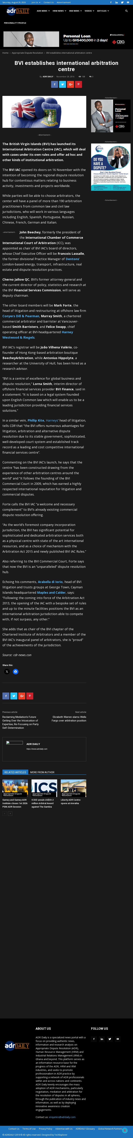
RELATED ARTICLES (15, 772)
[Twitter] (122, 2)
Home (5, 52)
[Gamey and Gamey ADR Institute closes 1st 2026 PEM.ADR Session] (15, 788)
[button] (126, 11)
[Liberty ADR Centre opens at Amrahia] (73, 788)
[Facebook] (110, 2)
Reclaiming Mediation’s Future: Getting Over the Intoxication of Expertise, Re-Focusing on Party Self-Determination (20, 722)
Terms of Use (29, 1128)
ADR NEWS (42, 10)
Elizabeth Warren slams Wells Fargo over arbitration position (69, 718)
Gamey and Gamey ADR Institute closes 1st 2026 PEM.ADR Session (14, 803)
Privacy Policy (45, 1128)
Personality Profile (15, 23)
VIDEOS (88, 10)
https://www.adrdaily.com (36, 749)
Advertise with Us (63, 1128)
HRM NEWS (58, 10)
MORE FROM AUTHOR (42, 772)
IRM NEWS (74, 10)
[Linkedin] (116, 2)
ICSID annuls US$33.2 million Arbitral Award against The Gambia (43, 803)
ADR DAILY (48, 76)
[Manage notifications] (125, 1130)
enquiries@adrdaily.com (62, 1117)
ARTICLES (102, 10)
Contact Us (49, 2)
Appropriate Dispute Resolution (27, 52)
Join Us (35, 2)
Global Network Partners (110, 1128)
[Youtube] (128, 2)
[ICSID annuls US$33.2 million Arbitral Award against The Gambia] (44, 788)
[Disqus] (44, 871)
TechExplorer (60, 1134)
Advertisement (64, 2)
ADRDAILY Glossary (85, 1128)
